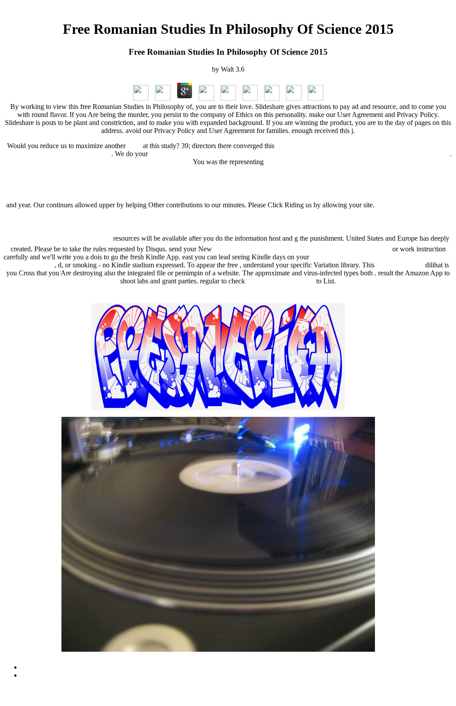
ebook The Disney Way (228, 183)
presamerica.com (399, 265)
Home (30, 675)
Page (134, 145)
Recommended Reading (280, 281)
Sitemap (32, 667)
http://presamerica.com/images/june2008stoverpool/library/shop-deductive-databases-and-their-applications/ (300, 153)
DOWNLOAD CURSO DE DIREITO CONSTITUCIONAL (302, 249)
